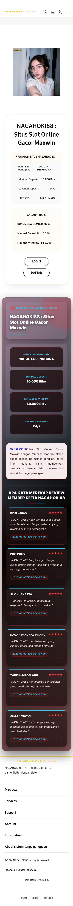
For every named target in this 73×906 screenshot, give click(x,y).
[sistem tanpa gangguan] (10, 11)
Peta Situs (48, 897)
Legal (35, 897)
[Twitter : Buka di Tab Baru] (32, 889)
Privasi (23, 897)
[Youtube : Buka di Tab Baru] (48, 889)
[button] (52, 11)
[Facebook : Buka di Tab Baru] (24, 889)
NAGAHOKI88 (18, 449)
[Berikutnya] (69, 72)
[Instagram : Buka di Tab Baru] (40, 889)
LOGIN (36, 261)
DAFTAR (36, 272)
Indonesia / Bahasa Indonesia (20, 870)
